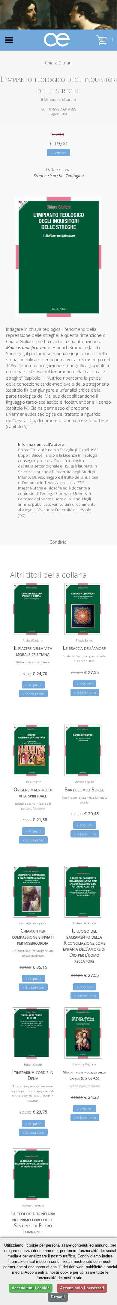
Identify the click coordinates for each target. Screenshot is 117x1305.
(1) (110, 39)
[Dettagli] (41, 626)
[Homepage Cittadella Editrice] (57, 40)
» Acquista (59, 153)
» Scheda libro (33, 693)
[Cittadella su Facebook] (84, 16)
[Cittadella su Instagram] (103, 16)
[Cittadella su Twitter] (93, 16)
